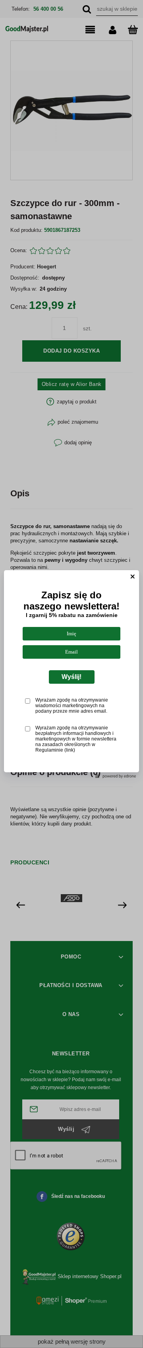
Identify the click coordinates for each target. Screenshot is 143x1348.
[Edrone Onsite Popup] (71, 674)
